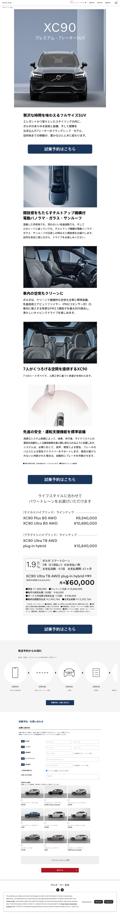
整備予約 (107, 2)
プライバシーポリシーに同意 (60, 860)
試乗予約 (91, 2)
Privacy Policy (10, 901)
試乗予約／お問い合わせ (60, 703)
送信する (60, 870)
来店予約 (99, 2)
